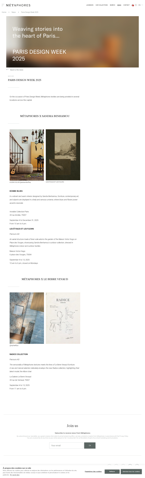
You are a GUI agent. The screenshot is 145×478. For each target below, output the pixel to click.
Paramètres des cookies (93, 471)
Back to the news (14, 70)
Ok (90, 445)
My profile (136, 5)
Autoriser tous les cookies (131, 471)
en (139, 5)
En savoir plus (14, 475)
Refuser (112, 471)
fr (142, 5)
